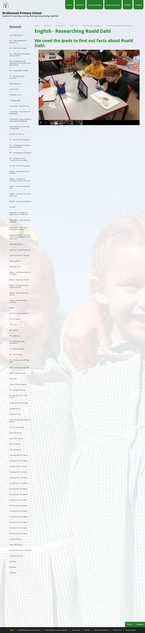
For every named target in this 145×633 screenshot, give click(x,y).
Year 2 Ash (74, 26)
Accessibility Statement (101, 630)
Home (37, 26)
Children (47, 26)
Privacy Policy (117, 630)
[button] (43, 85)
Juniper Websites (61, 630)
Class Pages (60, 26)
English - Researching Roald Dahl (120, 26)
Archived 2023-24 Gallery (92, 26)
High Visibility (76, 630)
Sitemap (86, 630)
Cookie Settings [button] (130, 630)
